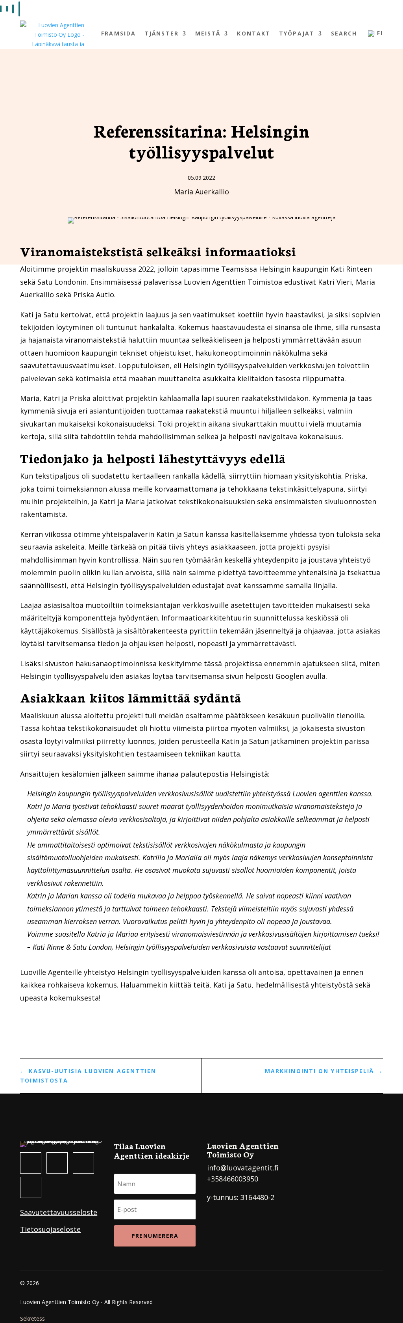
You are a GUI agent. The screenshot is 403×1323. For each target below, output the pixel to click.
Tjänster (161, 33)
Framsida (118, 33)
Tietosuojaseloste (50, 1229)
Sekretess (32, 1318)
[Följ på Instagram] (57, 1163)
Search (344, 33)
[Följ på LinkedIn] (83, 1163)
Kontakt (253, 33)
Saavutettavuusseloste (58, 1212)
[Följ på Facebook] (30, 1163)
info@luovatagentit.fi (243, 1167)
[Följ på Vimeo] (30, 1187)
